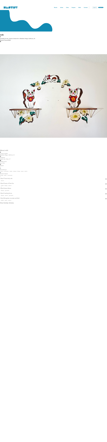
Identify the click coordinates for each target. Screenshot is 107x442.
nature (22, 171)
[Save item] (105, 179)
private (1, 175)
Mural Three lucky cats (6, 178)
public (5, 175)
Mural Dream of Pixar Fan (7, 183)
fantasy (18, 171)
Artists (61, 7)
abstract (15, 171)
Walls (79, 7)
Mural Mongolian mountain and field (10, 198)
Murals (55, 7)
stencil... (26, 171)
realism (10, 171)
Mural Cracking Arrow (6, 193)
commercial (9, 175)
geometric (6, 171)
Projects (73, 7)
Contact (86, 7)
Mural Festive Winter (6, 188)
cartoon (1, 171)
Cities (67, 7)
